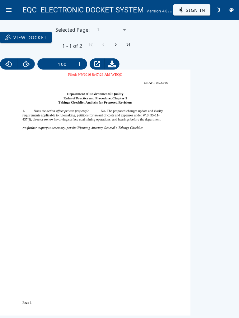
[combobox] (112, 30)
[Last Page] (128, 45)
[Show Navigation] (8, 9)
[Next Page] (116, 45)
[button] (124, 30)
